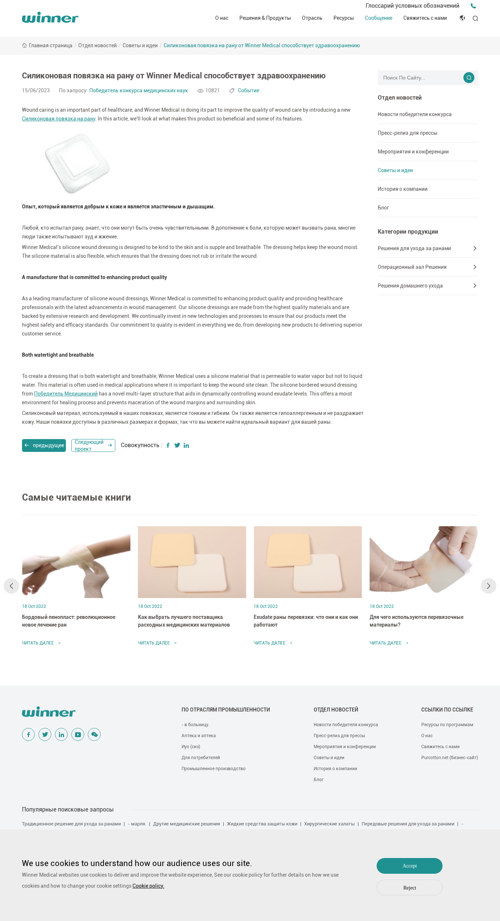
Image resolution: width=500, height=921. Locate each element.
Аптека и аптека (199, 735)
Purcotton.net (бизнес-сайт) (449, 757)
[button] (11, 586)
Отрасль (312, 18)
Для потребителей (201, 757)
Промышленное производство (214, 768)
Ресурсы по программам (447, 724)
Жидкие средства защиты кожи (262, 824)
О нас (221, 18)
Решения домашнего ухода (410, 286)
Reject (409, 888)
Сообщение (378, 18)
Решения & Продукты (265, 18)
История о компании (403, 189)
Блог (383, 208)
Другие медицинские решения (186, 824)
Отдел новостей (97, 45)
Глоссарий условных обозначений (412, 5)
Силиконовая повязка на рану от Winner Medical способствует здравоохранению (262, 45)
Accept (410, 866)
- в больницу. (195, 724)
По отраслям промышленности (226, 710)
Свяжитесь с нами (425, 18)
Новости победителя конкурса (415, 114)
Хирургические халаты (329, 824)
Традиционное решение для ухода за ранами (71, 824)
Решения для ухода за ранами (414, 248)
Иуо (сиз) (191, 746)
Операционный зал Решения (412, 267)
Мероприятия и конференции (413, 152)
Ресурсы (343, 18)
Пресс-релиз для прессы (407, 133)
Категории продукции (408, 231)
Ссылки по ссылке (447, 710)
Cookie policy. (148, 886)
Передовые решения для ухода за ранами (408, 824)
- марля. (137, 824)
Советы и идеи (140, 45)
